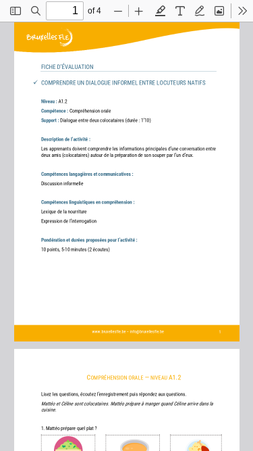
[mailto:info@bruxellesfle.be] (141, 330)
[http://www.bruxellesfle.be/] (106, 330)
